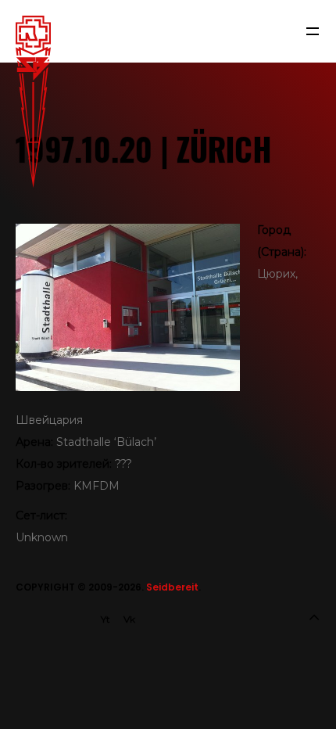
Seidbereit (172, 587)
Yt (105, 619)
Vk (129, 619)
